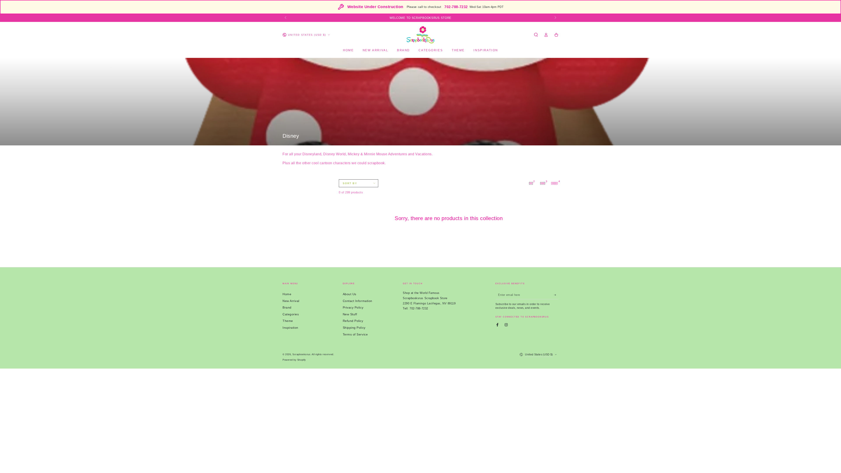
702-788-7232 (456, 7)
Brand (287, 307)
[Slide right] (555, 18)
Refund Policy (353, 321)
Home (287, 294)
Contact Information (357, 301)
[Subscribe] (556, 295)
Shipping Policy (354, 327)
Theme (288, 321)
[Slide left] (286, 18)
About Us (349, 294)
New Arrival (291, 301)
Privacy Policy (353, 307)
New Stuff (350, 314)
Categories (291, 314)
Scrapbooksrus (301, 354)
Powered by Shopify (294, 359)
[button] (536, 34)
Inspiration (290, 327)
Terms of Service (355, 334)
